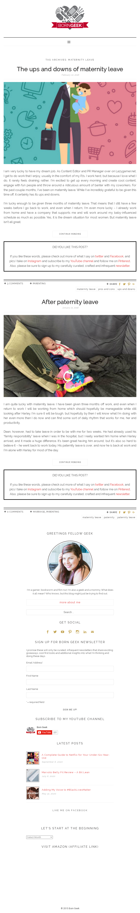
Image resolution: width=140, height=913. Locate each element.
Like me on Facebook (70, 810)
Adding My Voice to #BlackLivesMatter (66, 789)
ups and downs (126, 289)
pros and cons (106, 289)
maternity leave (86, 289)
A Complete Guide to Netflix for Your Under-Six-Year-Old (76, 756)
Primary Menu (70, 41)
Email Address (34, 662)
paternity (109, 517)
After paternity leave (70, 301)
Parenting (39, 283)
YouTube (62, 631)
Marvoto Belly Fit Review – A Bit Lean (66, 772)
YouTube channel (81, 261)
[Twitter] (125, 284)
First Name (32, 675)
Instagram (34, 261)
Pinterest (124, 261)
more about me (70, 602)
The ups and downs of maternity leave (70, 69)
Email (92, 631)
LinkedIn (85, 631)
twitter (99, 256)
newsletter (123, 266)
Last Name (32, 689)
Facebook (116, 256)
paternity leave (126, 517)
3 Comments (15, 283)
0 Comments (15, 512)
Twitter (55, 631)
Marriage (39, 512)
